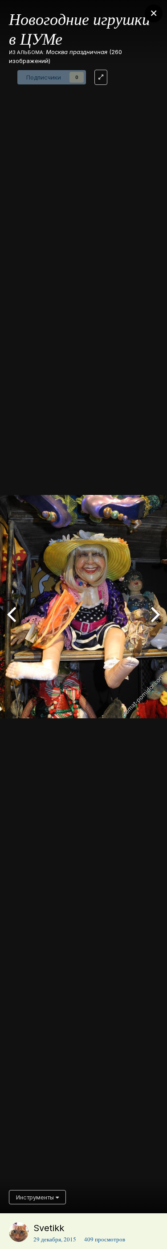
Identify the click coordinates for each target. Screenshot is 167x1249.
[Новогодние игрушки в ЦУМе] (11, 613)
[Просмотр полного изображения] (100, 77)
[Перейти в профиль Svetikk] (19, 1232)
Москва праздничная (76, 51)
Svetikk (48, 1228)
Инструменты (36, 1197)
